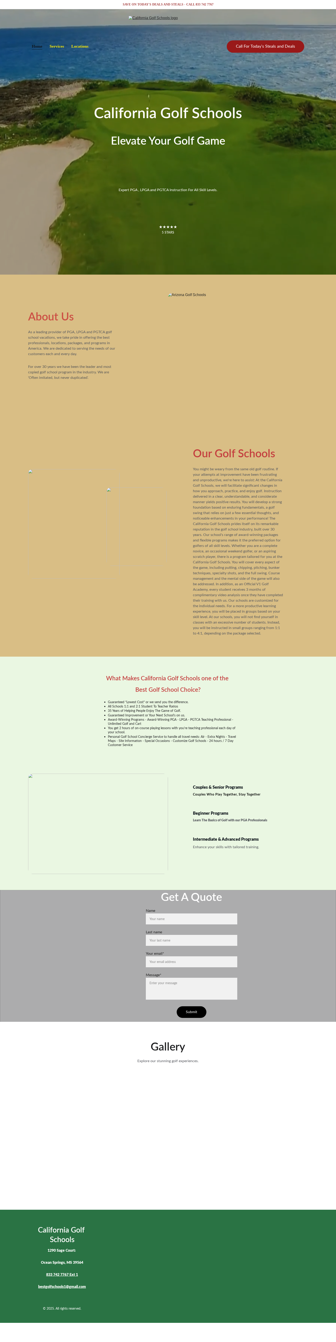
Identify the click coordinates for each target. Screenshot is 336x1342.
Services (57, 46)
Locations (79, 46)
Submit (191, 1012)
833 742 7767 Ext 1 (62, 1275)
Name (150, 911)
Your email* (155, 953)
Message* (153, 975)
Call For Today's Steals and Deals (265, 46)
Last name (154, 932)
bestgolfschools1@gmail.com (62, 1287)
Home (37, 46)
